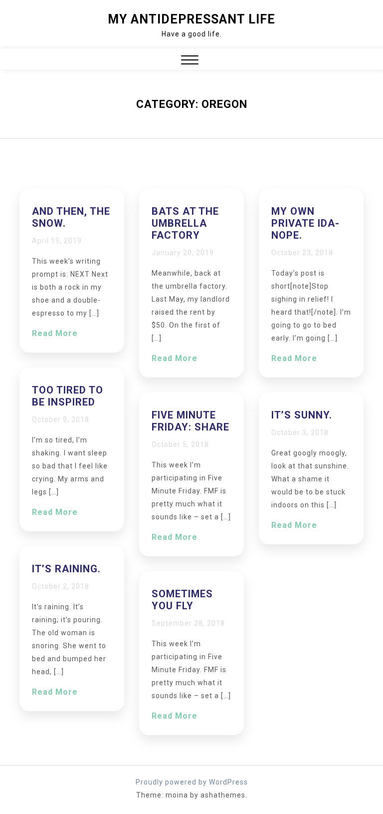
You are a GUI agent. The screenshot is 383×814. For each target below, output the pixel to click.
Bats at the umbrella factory (185, 223)
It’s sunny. (301, 415)
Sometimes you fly (182, 600)
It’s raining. (66, 569)
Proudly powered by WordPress (192, 782)
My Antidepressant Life (191, 19)
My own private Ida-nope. (305, 223)
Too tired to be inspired (67, 396)
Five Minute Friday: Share (190, 421)
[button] (189, 61)
